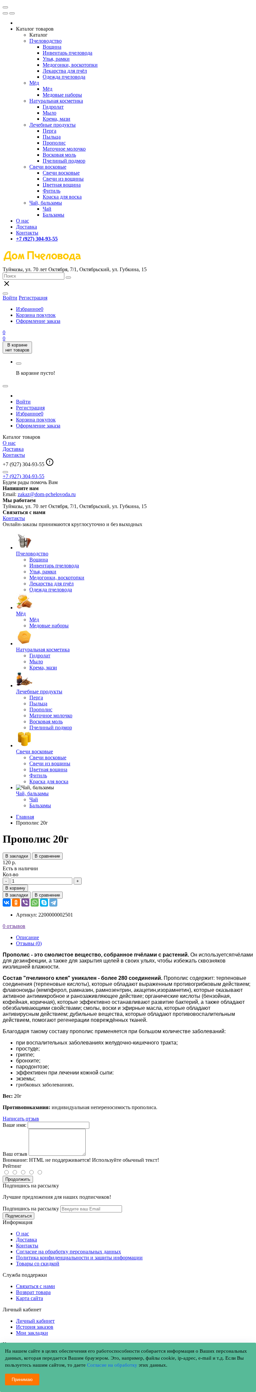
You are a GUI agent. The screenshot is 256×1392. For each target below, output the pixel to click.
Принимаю (22, 1379)
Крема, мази (56, 119)
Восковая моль (59, 155)
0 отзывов (14, 926)
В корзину (15, 888)
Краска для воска (62, 197)
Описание (27, 937)
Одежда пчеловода (64, 77)
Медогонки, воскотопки (70, 65)
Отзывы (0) (29, 943)
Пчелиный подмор (64, 161)
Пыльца (52, 137)
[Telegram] (53, 903)
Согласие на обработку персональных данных (68, 1251)
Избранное (29, 309)
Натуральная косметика (56, 101)
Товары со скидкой (37, 1263)
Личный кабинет (35, 1321)
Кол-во (10, 874)
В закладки (16, 856)
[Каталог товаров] (5, 7)
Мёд (34, 83)
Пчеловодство (45, 41)
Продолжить (17, 1179)
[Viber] (25, 903)
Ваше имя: (14, 1125)
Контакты (27, 233)
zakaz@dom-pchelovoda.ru (47, 494)
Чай (47, 209)
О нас (22, 221)
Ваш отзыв (15, 1154)
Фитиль (51, 191)
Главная (25, 817)
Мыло (49, 113)
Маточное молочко (64, 149)
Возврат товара (33, 1292)
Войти (23, 401)
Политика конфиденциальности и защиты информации (79, 1257)
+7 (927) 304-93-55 (23, 476)
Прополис (54, 143)
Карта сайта (29, 1298)
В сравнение (47, 856)
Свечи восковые (47, 167)
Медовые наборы (62, 95)
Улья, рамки (56, 59)
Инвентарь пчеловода (67, 53)
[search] (68, 278)
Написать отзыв (21, 1118)
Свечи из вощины (63, 179)
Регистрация (33, 298)
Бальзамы (53, 215)
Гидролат (53, 107)
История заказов (34, 1327)
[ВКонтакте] (7, 903)
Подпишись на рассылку (31, 1208)
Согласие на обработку (112, 1365)
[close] (5, 13)
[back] (12, 13)
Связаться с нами (35, 1286)
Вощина (52, 47)
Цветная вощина (62, 185)
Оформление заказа (38, 321)
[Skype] (44, 903)
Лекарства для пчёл (65, 71)
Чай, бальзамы (45, 203)
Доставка (26, 227)
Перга (49, 131)
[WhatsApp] (35, 903)
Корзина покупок (36, 315)
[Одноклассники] (16, 903)
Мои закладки (32, 1333)
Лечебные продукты (52, 125)
